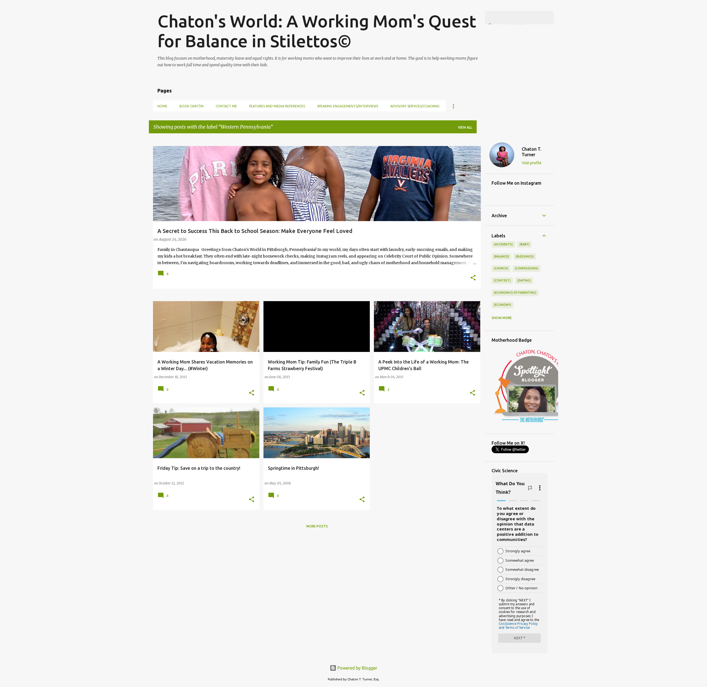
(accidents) (503, 244)
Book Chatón (192, 106)
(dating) (524, 280)
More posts (317, 526)
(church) (501, 268)
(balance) (501, 256)
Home (162, 106)
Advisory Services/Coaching (415, 106)
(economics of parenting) (515, 292)
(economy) (502, 304)
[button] (473, 278)
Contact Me (226, 106)
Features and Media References (277, 106)
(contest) (502, 280)
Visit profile (532, 163)
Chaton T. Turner (532, 152)
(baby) (524, 244)
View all (465, 127)
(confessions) (526, 268)
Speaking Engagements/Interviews (347, 106)
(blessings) (525, 256)
